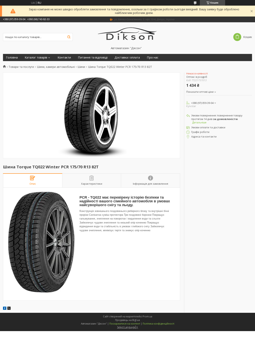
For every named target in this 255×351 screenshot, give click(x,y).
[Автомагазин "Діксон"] (127, 34)
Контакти (64, 57)
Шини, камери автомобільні (56, 67)
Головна (12, 57)
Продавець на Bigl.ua (127, 320)
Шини (81, 67)
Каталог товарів (36, 57)
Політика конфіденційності (158, 323)
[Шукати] (69, 37)
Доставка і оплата (127, 57)
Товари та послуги (21, 67)
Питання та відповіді (93, 57)
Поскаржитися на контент (124, 323)
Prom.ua (147, 316)
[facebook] (4, 309)
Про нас (152, 57)
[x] (9, 309)
